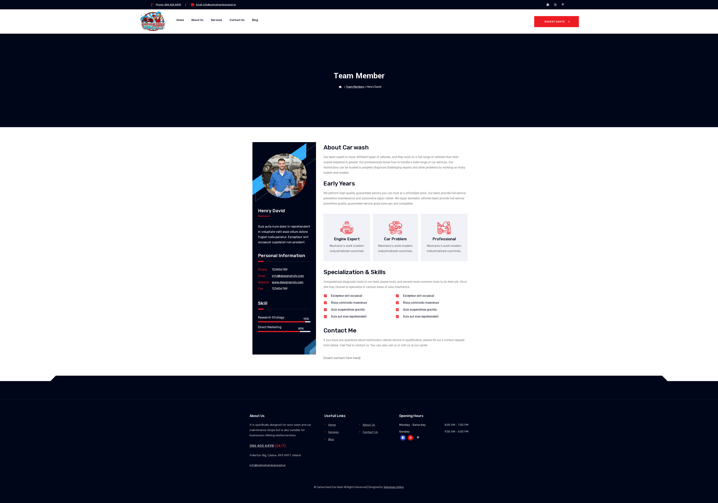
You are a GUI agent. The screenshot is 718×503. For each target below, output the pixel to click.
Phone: (168, 4)
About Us (197, 20)
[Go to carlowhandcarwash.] (340, 86)
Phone (262, 269)
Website (263, 282)
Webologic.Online (394, 487)
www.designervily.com (287, 282)
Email (262, 276)
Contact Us (237, 20)
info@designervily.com (288, 276)
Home (180, 20)
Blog (255, 20)
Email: (216, 4)
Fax (260, 288)
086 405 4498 (262, 446)
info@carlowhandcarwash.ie (268, 465)
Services (216, 20)
